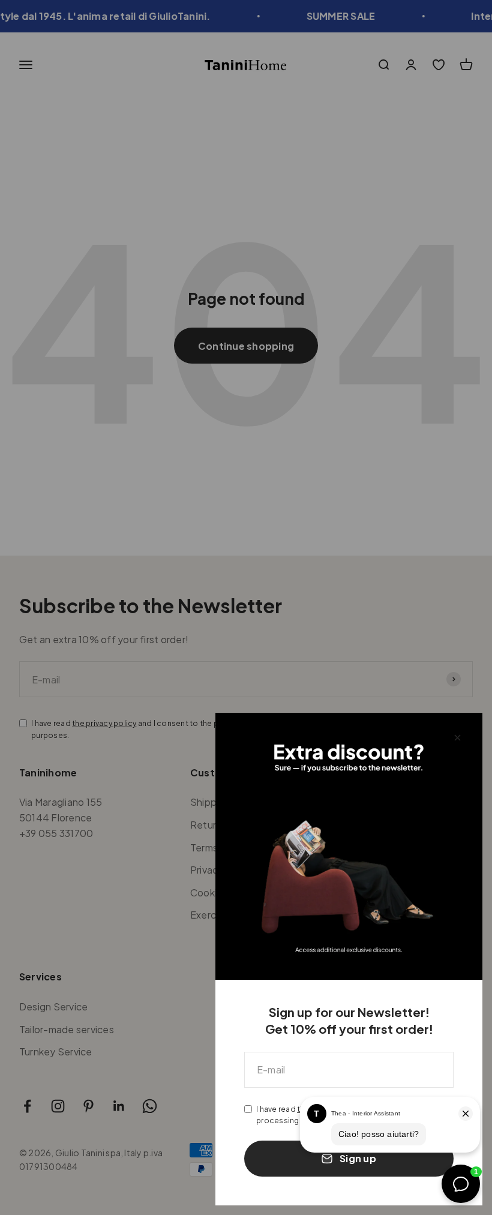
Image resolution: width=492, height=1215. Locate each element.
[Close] (457, 737)
